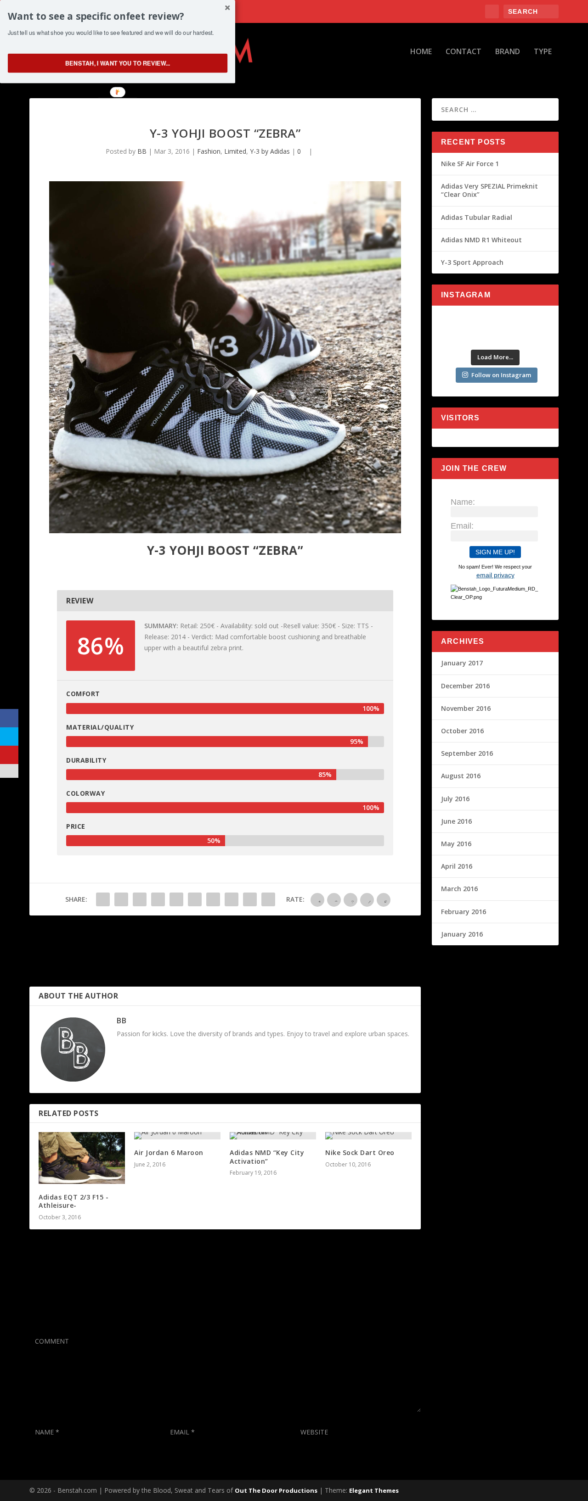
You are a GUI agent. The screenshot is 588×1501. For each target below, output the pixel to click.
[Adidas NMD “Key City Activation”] (273, 1135)
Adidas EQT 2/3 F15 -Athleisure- (73, 1201)
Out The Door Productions (276, 1490)
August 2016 (461, 775)
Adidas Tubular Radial (476, 217)
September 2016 (467, 753)
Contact (463, 52)
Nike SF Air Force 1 (470, 163)
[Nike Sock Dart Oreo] (368, 1135)
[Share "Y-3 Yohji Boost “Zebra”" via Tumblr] (158, 899)
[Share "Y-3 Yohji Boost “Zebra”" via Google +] (139, 899)
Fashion (208, 151)
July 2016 (455, 798)
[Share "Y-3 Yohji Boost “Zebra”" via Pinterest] (176, 899)
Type (543, 52)
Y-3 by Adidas (270, 151)
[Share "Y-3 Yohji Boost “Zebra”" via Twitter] (121, 899)
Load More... (495, 357)
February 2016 (463, 911)
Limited (235, 151)
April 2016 (456, 866)
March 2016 (459, 888)
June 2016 (456, 821)
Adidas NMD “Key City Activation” (267, 1156)
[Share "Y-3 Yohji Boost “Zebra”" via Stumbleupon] (231, 899)
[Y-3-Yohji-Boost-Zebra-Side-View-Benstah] (225, 530)
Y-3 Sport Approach (472, 262)
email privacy (495, 575)
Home (421, 52)
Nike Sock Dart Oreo (360, 1152)
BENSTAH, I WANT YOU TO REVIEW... (117, 63)
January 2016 (462, 934)
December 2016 (465, 685)
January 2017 (462, 662)
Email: (462, 526)
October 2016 (462, 730)
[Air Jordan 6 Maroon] (177, 1135)
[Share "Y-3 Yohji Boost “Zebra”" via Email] (250, 899)
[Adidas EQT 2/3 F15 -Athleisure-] (82, 1158)
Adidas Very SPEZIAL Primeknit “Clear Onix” (489, 190)
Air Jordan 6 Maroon (169, 1152)
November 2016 (466, 708)
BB (142, 151)
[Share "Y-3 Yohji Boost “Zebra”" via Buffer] (213, 899)
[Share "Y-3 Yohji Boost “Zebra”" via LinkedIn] (195, 899)
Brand (507, 52)
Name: (463, 502)
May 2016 (456, 843)
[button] (117, 16)
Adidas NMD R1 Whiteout (481, 239)
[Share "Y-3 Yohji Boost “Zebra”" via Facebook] (103, 899)
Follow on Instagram (501, 375)
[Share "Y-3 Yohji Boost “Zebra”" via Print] (268, 899)
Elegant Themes (374, 1490)
